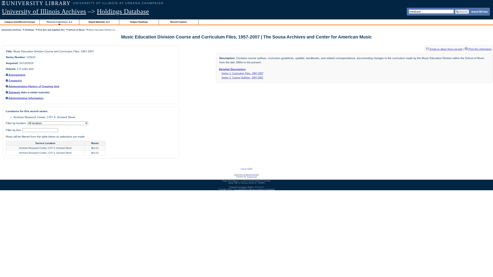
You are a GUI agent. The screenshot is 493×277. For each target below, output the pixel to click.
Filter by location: (16, 123)
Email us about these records (446, 49)
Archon (244, 187)
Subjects (14, 92)
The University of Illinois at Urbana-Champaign (254, 189)
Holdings (29, 30)
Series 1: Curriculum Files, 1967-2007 (242, 73)
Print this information (480, 49)
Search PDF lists (479, 11)
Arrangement (16, 74)
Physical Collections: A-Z (59, 22)
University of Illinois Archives (44, 11)
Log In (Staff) (246, 169)
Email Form (252, 177)
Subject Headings (139, 22)
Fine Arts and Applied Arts (51, 30)
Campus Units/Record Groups (19, 22)
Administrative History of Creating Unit (33, 86)
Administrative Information (26, 98)
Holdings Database (123, 11)
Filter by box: (14, 130)
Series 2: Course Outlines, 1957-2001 (242, 77)
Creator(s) (15, 80)
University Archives (11, 30)
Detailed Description (232, 69)
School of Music (76, 30)
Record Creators (178, 22)
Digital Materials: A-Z (99, 22)
